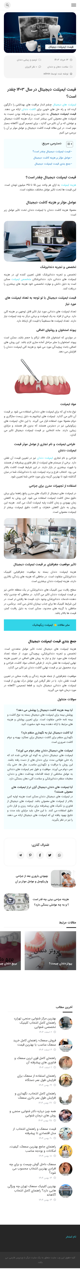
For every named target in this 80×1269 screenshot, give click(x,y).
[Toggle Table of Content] (67, 144)
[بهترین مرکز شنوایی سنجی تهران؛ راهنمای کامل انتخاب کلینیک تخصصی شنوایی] (65, 1023)
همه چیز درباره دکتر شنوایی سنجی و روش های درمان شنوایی (33, 1113)
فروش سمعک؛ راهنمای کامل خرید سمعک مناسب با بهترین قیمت (34, 1042)
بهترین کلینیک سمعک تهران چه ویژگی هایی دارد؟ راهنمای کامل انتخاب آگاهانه (32, 1190)
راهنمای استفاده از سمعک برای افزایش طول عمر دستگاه (36, 1078)
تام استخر (70, 1237)
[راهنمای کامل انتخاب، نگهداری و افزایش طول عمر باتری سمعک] (65, 1098)
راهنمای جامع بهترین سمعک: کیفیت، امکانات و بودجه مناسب (32, 1148)
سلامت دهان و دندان (57, 67)
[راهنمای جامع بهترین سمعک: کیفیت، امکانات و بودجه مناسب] (65, 1151)
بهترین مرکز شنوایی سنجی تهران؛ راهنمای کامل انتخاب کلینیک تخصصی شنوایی (35, 1022)
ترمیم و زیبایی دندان (27, 60)
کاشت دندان (29, 109)
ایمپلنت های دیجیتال (64, 104)
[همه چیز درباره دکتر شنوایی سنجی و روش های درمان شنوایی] (65, 1116)
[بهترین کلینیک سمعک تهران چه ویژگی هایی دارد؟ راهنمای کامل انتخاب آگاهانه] (65, 1191)
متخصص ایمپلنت (21, 279)
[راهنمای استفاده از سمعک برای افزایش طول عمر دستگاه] (65, 1080)
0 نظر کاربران (31, 67)
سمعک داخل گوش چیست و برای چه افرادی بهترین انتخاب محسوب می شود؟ (32, 1168)
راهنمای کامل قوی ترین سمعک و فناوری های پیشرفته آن (35, 1060)
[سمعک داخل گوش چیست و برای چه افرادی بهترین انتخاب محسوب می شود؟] (65, 1169)
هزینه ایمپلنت (68, 185)
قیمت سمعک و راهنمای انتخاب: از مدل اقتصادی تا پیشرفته (34, 1131)
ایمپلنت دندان (45, 458)
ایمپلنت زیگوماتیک (42, 625)
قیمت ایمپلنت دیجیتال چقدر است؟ (51, 152)
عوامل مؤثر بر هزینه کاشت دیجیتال (51, 158)
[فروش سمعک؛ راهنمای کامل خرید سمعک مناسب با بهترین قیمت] (65, 1045)
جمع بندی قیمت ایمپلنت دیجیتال (52, 164)
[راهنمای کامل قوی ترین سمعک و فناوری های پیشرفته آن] (65, 1063)
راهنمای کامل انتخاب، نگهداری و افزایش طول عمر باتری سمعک (35, 1095)
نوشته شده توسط (55, 74)
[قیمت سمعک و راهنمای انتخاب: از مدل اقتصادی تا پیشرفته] (65, 1133)
